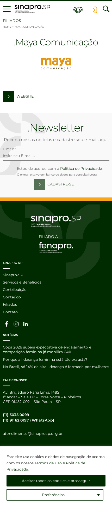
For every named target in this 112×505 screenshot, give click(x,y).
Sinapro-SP (13, 275)
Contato (10, 312)
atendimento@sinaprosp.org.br (33, 433)
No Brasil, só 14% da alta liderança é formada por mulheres (56, 366)
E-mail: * (9, 149)
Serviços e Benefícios (22, 282)
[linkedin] (26, 324)
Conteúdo (12, 297)
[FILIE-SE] (78, 9)
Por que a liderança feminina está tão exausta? (45, 359)
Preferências (53, 494)
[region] (56, 475)
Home (7, 26)
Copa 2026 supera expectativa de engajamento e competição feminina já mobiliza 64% (47, 349)
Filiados (10, 304)
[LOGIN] (94, 9)
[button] (7, 8)
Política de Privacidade (81, 168)
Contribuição (15, 289)
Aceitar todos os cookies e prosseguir (56, 480)
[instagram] (16, 324)
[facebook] (7, 324)
